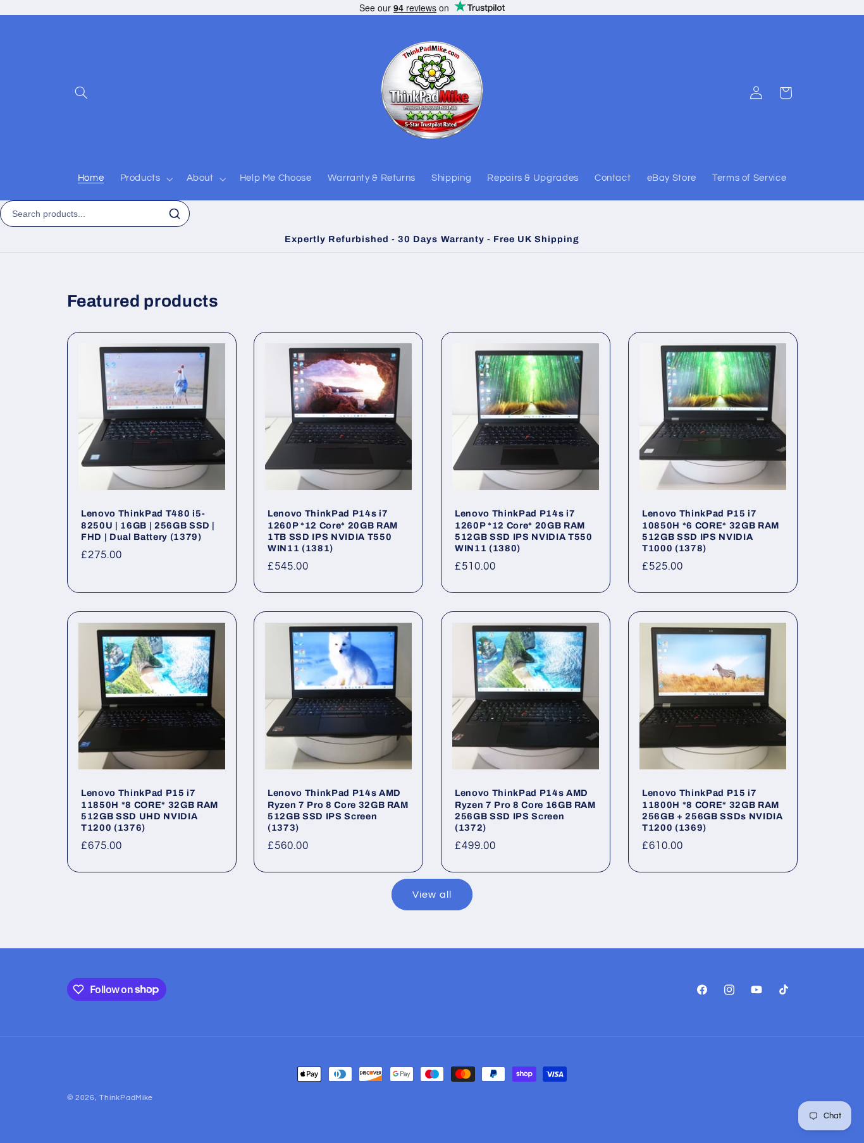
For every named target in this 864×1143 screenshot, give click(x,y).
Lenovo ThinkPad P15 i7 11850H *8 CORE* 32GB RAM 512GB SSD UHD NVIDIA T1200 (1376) (149, 810)
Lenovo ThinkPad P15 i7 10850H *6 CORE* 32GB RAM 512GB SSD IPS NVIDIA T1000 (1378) (710, 530)
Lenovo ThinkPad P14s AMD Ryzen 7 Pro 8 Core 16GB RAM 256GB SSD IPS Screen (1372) (525, 810)
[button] (81, 92)
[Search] (174, 213)
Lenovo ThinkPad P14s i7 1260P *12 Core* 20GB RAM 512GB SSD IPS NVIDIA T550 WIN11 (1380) (524, 530)
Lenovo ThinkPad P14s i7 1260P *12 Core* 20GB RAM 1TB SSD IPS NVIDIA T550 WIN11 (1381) (333, 530)
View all (431, 894)
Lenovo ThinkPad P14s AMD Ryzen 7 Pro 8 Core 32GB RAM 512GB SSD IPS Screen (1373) (338, 810)
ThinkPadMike (126, 1097)
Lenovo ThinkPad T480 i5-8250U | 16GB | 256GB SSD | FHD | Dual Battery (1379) (148, 525)
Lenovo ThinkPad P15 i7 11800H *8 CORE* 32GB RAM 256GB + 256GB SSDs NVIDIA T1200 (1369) (712, 810)
